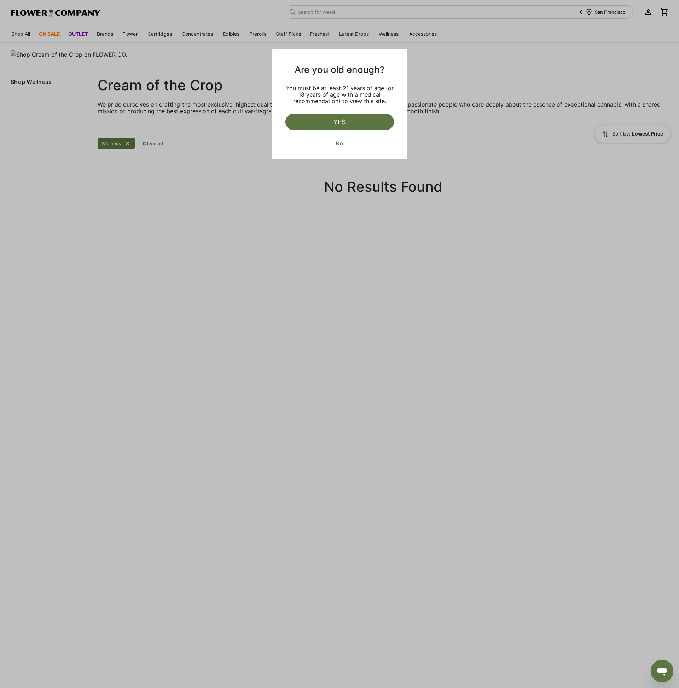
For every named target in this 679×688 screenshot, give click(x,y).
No (339, 143)
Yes (339, 122)
